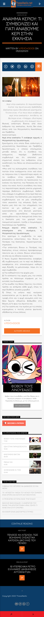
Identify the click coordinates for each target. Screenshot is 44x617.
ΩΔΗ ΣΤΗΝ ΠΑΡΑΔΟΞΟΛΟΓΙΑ (15, 446)
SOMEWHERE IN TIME (12, 470)
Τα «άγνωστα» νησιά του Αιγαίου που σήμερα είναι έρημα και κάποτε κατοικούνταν (22, 494)
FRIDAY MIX (8, 462)
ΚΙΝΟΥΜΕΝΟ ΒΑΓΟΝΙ (12, 454)
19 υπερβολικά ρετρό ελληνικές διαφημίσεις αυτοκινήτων (22, 569)
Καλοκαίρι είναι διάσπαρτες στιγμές (17, 512)
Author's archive (22, 331)
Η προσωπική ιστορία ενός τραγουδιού (19, 499)
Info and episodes (22, 406)
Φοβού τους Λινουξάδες (14, 439)
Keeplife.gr (22, 15)
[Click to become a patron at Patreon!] (22, 423)
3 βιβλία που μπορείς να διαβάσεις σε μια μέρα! (20, 487)
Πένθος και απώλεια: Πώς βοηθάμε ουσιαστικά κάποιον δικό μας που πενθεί (22, 539)
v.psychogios (27, 48)
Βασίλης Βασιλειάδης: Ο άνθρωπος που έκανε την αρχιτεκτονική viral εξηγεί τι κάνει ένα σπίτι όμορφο (19, 505)
